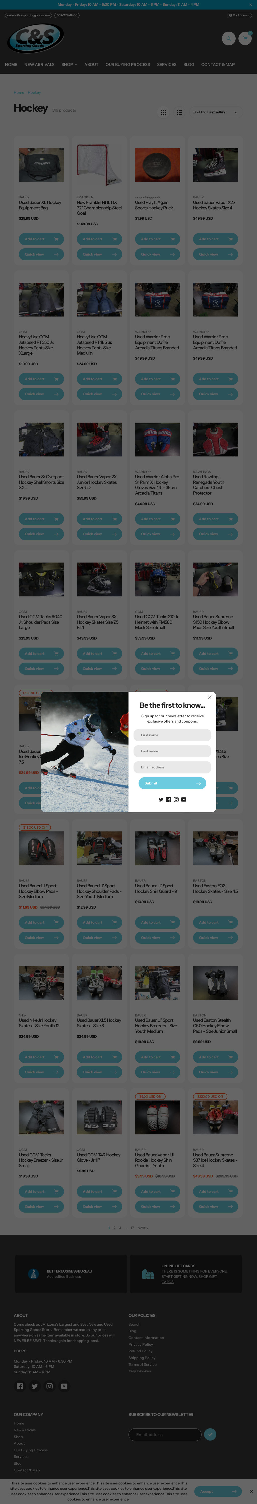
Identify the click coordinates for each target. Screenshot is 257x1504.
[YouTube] (183, 799)
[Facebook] (168, 799)
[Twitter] (161, 799)
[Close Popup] (210, 697)
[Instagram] (176, 799)
